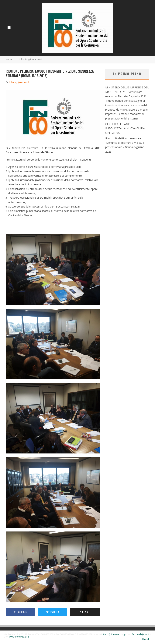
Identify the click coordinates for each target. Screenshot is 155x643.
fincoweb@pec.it (141, 634)
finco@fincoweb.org (114, 634)
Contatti (145, 639)
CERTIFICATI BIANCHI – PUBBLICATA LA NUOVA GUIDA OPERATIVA (125, 128)
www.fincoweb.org (19, 636)
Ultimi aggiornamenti (19, 82)
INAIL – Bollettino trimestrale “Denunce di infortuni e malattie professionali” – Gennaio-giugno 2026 (124, 145)
